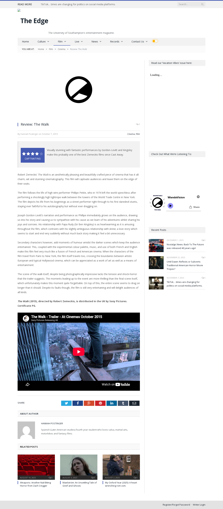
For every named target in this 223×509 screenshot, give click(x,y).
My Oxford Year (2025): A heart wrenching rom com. (121, 484)
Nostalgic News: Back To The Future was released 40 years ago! (185, 246)
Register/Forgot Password (176, 504)
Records (114, 41)
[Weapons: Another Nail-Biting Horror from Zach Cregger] (36, 467)
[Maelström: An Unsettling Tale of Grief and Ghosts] (78, 467)
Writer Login (199, 504)
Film (60, 41)
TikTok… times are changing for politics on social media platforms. (78, 4)
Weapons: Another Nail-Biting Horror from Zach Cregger (35, 484)
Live (77, 41)
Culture (42, 41)
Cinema (131, 134)
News (94, 41)
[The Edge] (33, 19)
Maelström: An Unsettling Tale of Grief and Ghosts (80, 484)
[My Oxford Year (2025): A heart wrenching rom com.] (121, 467)
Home (25, 41)
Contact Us (138, 41)
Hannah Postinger (52, 423)
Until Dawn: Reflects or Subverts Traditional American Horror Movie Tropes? (185, 265)
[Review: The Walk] (79, 89)
